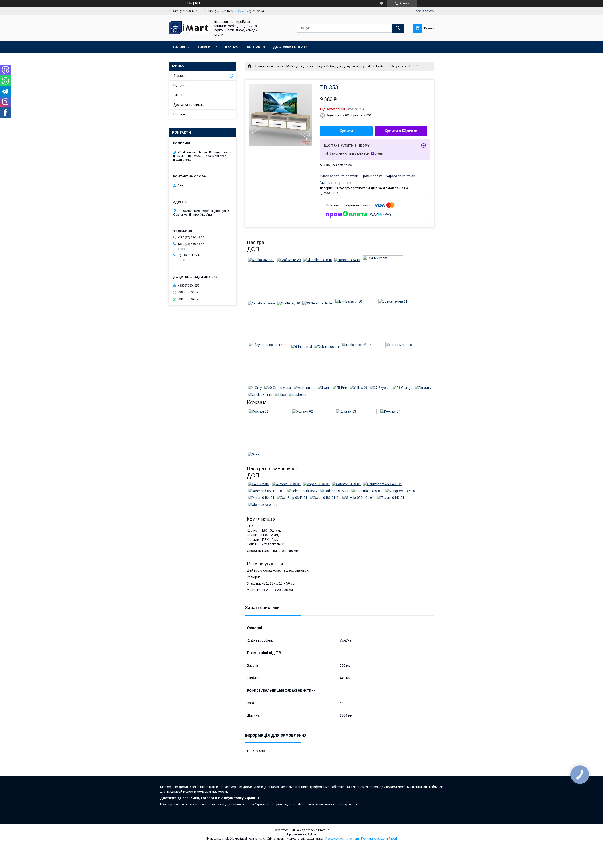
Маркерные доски (174, 787)
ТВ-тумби (396, 66)
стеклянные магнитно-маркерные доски (221, 787)
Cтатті (178, 95)
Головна (181, 47)
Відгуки (179, 85)
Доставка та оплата (188, 105)
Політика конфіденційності (379, 838)
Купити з (393, 131)
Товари (204, 47)
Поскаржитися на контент (342, 838)
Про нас (231, 47)
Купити (346, 131)
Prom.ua (323, 830)
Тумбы (380, 66)
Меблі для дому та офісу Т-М (349, 66)
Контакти (256, 47)
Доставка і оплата (290, 47)
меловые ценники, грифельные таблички (312, 787)
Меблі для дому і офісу (304, 66)
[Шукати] (398, 28)
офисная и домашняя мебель (230, 804)
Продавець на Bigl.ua (301, 834)
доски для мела (266, 787)
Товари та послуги (268, 66)
